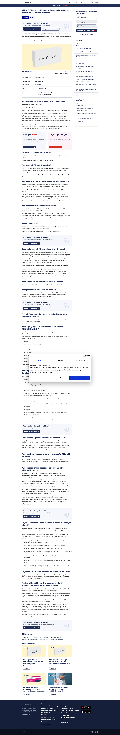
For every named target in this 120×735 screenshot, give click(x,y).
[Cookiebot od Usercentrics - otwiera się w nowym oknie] (84, 356)
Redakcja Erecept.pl (30, 71)
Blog (80, 2)
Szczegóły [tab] (60, 360)
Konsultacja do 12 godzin (86, 34)
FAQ (84, 2)
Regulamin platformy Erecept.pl (49, 706)
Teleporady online (66, 713)
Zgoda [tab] (39, 360)
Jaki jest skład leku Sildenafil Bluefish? (84, 60)
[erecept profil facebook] (92, 732)
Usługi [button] (75, 2)
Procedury (44, 721)
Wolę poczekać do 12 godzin (50, 29)
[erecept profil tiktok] (97, 732)
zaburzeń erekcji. (31, 34)
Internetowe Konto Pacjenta (48, 719)
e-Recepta (30, 135)
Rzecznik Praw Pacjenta (47, 717)
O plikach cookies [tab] (80, 360)
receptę (48, 155)
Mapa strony (64, 722)
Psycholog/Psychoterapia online (70, 710)
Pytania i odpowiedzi (46, 724)
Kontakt (88, 2)
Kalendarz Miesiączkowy (68, 717)
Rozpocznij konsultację (29, 147)
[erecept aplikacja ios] (89, 711)
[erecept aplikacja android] (89, 707)
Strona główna (65, 706)
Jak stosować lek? (80, 63)
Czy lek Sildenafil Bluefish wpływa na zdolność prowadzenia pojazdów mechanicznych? (84, 120)
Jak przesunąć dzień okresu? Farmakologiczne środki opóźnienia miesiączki (58, 689)
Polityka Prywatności (47, 708)
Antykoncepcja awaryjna (58, 135)
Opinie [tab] (32, 17)
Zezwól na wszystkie (80, 377)
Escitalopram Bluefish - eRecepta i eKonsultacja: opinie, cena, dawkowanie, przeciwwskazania (33, 662)
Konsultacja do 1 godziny (31, 29)
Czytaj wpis (27, 668)
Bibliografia (78, 124)
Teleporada (70, 2)
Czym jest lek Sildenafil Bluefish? (83, 51)
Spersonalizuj (59, 377)
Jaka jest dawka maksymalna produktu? (85, 76)
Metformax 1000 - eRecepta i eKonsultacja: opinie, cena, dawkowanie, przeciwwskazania (59, 661)
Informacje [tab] (25, 17)
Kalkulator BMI (65, 715)
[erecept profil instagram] (95, 732)
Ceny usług (44, 714)
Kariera (63, 720)
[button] (92, 2)
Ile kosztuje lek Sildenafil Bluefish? (83, 48)
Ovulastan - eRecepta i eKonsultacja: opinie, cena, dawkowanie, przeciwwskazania (33, 689)
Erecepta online (62, 2)
